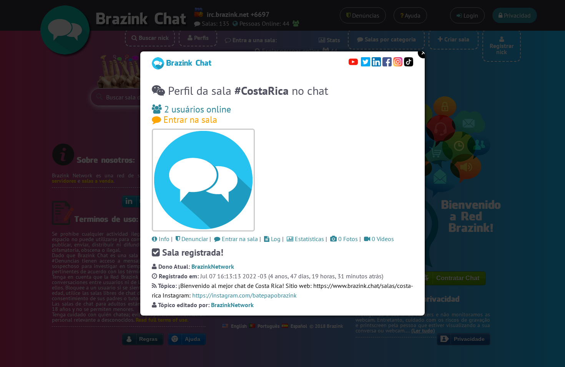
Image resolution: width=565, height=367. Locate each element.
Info (163, 239)
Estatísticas (308, 239)
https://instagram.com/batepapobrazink (244, 295)
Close (423, 52)
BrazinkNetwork (212, 266)
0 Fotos (347, 239)
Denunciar (194, 239)
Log (275, 239)
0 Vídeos (382, 239)
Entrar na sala (189, 120)
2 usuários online (196, 109)
